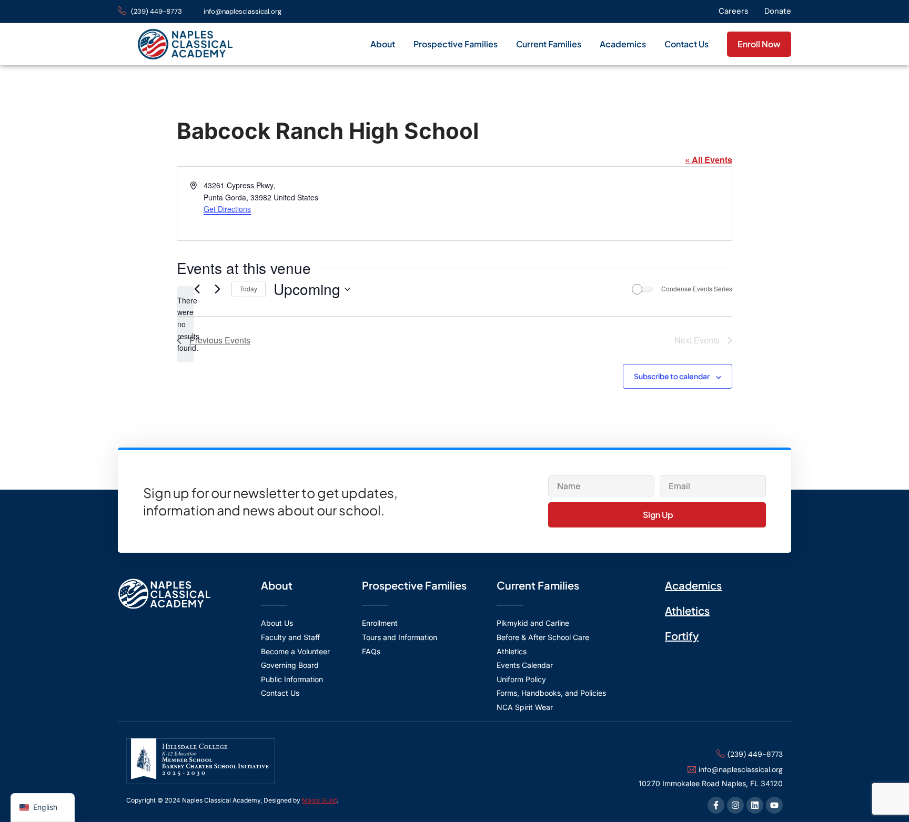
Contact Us (686, 43)
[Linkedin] (754, 805)
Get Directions (227, 209)
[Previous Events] (196, 289)
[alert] (185, 324)
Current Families (548, 43)
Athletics (687, 610)
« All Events (708, 160)
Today (248, 288)
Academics (623, 43)
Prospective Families (455, 43)
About (382, 43)
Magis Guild (319, 800)
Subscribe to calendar (672, 376)
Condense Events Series (696, 289)
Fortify (682, 635)
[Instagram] (735, 805)
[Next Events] (217, 289)
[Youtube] (774, 805)
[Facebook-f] (716, 805)
